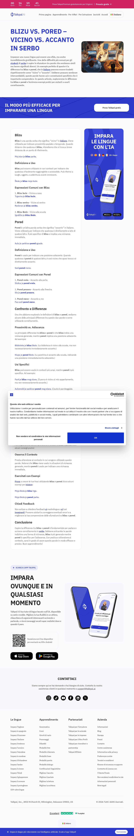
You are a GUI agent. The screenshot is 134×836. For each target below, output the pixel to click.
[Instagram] (48, 698)
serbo (23, 63)
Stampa (100, 735)
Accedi (104, 14)
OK (95, 438)
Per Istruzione (85, 14)
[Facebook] (70, 698)
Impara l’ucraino (17, 748)
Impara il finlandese (18, 760)
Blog (99, 731)
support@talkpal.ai (86, 688)
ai (46, 509)
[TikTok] (56, 698)
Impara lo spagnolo (18, 731)
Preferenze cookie (104, 756)
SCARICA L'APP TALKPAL (26, 567)
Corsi (41, 731)
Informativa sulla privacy (107, 752)
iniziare (29, 484)
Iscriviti (96, 14)
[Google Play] (47, 656)
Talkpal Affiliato (74, 752)
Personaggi (44, 739)
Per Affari (72, 14)
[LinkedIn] (78, 698)
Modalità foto (44, 748)
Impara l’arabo (16, 764)
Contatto (101, 743)
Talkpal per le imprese (77, 735)
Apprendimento (60, 14)
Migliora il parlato (46, 777)
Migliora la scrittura (47, 785)
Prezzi (99, 739)
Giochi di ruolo (45, 735)
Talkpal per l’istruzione (77, 727)
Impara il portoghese (19, 785)
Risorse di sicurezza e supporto (110, 764)
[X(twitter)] (85, 698)
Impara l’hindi (16, 773)
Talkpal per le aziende (77, 731)
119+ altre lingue (17, 790)
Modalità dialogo (46, 764)
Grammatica (44, 727)
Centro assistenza (104, 748)
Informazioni (102, 727)
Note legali (101, 785)
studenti (14, 63)
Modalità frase (45, 756)
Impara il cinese (17, 769)
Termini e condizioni (105, 760)
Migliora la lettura (46, 781)
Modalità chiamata (47, 752)
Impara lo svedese (18, 756)
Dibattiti (42, 743)
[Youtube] (63, 698)
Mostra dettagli (112, 428)
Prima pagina (45, 14)
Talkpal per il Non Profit (78, 739)
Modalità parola (45, 760)
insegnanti (19, 512)
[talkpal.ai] (17, 14)
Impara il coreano (17, 781)
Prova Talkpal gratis (111, 107)
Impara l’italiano (17, 739)
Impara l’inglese (17, 727)
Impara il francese (17, 735)
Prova (17, 481)
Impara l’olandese (17, 752)
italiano (46, 69)
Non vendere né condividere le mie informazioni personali (38, 437)
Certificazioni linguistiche (49, 769)
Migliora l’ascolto (46, 773)
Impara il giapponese (19, 777)
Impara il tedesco (17, 743)
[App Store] (21, 656)
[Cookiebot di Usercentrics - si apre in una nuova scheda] (112, 395)
